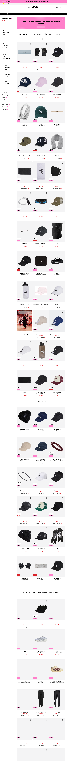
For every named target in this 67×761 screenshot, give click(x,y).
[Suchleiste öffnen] (63, 11)
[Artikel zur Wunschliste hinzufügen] (30, 44)
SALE (22, 32)
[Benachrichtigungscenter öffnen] (57, 7)
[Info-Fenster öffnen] (64, 1)
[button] (49, 34)
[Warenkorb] (64, 7)
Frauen (3, 7)
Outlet (5, 3)
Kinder (14, 7)
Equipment (41, 32)
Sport (26, 32)
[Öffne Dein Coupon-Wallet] (49, 7)
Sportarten (30, 32)
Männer (9, 7)
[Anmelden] (53, 7)
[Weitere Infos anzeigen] (24, 70)
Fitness (36, 32)
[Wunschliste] (60, 7)
